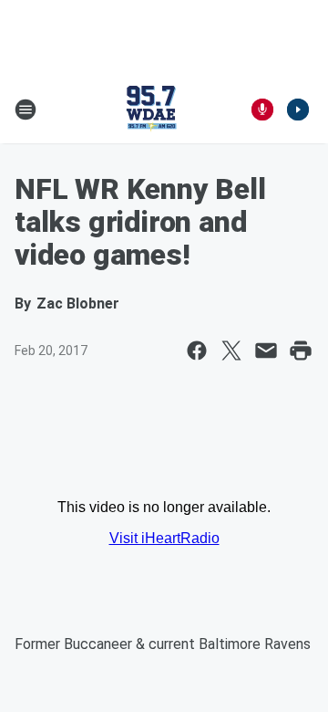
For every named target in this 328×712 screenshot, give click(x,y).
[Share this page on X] (231, 350)
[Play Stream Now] (298, 109)
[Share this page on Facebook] (197, 350)
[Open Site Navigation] (25, 109)
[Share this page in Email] (266, 350)
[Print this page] (300, 350)
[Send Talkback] (262, 109)
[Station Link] (151, 109)
